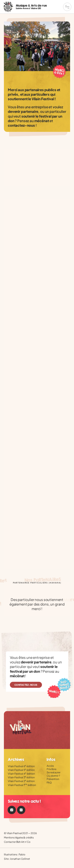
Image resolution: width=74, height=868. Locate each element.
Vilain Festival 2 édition (21, 781)
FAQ (49, 782)
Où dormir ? (53, 775)
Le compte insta (21, 810)
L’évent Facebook (12, 810)
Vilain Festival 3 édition (21, 777)
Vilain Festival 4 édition (21, 773)
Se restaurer (53, 772)
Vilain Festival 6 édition (21, 766)
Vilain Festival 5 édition (21, 769)
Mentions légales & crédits (19, 837)
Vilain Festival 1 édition (22, 785)
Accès (50, 765)
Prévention (53, 779)
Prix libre (51, 769)
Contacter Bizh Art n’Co (17, 841)
